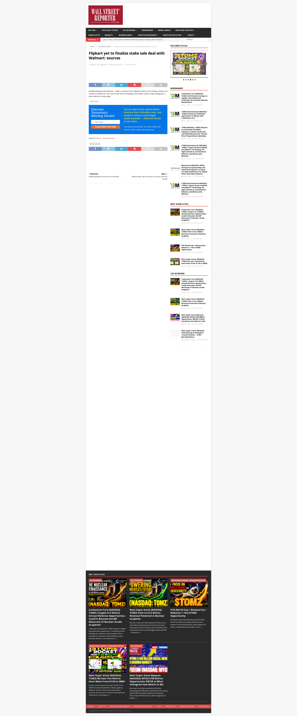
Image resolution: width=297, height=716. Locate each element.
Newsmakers (147, 30)
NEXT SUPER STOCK (179, 204)
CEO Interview (129, 30)
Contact (91, 706)
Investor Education (172, 35)
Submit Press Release (187, 706)
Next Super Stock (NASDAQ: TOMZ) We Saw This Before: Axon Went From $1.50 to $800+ (194, 261)
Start (188, 74)
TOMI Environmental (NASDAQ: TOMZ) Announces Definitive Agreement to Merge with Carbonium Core (194, 115)
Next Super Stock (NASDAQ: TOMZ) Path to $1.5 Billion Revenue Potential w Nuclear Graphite (193, 232)
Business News (125, 35)
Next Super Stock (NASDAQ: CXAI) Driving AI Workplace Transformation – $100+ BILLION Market (193, 334)
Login (159, 706)
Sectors (91, 30)
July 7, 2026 (186, 105)
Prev (173, 64)
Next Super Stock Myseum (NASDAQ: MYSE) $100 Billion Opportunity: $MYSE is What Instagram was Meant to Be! (193, 318)
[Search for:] (196, 39)
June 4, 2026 (186, 266)
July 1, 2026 (186, 121)
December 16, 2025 (189, 340)
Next (205, 64)
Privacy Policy (204, 706)
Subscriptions (170, 706)
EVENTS (191, 35)
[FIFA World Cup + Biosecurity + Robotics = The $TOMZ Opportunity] (175, 247)
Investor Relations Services (119, 706)
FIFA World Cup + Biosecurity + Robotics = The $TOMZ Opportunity (194, 247)
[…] (115, 638)
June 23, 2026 (187, 138)
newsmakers (176, 88)
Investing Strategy (184, 30)
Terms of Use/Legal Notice (143, 706)
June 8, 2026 (186, 196)
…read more (94, 101)
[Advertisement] (128, 74)
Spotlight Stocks (110, 30)
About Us (102, 706)
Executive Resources (147, 35)
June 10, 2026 (187, 158)
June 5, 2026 (186, 252)
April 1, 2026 (186, 324)
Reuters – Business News (105, 138)
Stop (190, 74)
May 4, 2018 (96, 65)
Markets (109, 35)
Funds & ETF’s (94, 35)
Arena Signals (164, 30)
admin (105, 65)
